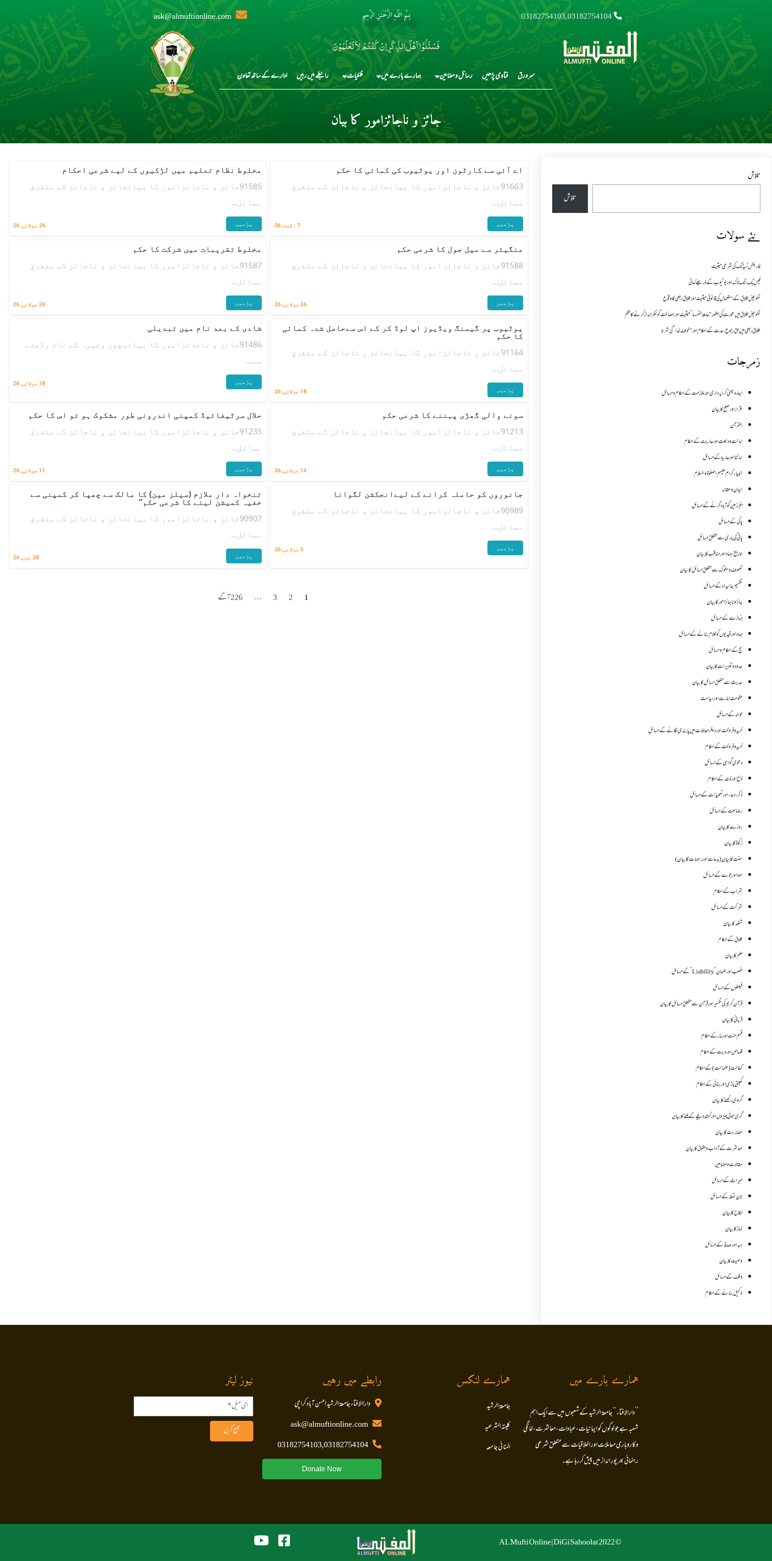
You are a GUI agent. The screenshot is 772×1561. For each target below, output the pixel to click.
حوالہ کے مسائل (730, 715)
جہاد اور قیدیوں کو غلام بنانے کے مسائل (711, 634)
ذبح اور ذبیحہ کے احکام (725, 779)
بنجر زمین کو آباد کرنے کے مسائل (717, 506)
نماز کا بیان (734, 1229)
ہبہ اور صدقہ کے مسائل (724, 1245)
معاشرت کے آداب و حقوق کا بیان (714, 1149)
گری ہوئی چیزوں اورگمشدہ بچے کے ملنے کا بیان (707, 1116)
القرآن (736, 425)
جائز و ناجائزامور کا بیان (725, 602)
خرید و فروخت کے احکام (724, 747)
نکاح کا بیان (732, 1213)
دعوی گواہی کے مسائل (724, 763)
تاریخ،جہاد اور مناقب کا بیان (719, 554)
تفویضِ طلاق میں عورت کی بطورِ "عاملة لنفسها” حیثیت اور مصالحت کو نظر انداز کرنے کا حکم (692, 315)
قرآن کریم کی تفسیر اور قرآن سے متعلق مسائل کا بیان (701, 1004)
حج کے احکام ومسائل (726, 650)
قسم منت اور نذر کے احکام (722, 1036)
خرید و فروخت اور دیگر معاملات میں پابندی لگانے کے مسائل (695, 731)
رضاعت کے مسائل (726, 811)
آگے (224, 598)
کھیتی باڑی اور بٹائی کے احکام (719, 1084)
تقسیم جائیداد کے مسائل (723, 586)
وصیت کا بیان (731, 1261)
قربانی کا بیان (732, 1020)
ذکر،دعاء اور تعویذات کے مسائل (716, 795)
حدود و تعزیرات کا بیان (724, 667)
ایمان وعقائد (732, 490)
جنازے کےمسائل (727, 618)
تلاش (754, 176)
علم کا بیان (734, 956)
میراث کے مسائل (727, 1181)
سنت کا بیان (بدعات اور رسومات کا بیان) (709, 859)
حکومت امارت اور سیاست (722, 699)
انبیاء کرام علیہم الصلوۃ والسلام (718, 474)
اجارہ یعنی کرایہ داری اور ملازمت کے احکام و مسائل (702, 393)
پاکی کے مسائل (730, 522)
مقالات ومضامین (729, 1165)
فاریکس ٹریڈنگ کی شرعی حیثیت (735, 267)
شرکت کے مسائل (727, 908)
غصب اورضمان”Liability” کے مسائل (707, 972)
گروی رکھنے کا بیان (727, 1100)
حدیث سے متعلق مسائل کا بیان (717, 683)
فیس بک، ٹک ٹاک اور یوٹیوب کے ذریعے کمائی (724, 283)
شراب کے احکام (728, 892)
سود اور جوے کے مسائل (723, 875)
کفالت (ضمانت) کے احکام (719, 1068)
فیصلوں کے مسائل (728, 988)
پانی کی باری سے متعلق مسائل (720, 538)
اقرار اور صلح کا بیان (727, 409)
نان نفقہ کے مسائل (726, 1197)
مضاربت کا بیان (729, 1133)
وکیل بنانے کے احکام (724, 1293)
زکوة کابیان (733, 843)
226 (237, 598)
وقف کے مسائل (729, 1277)
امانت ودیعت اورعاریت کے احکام (713, 442)
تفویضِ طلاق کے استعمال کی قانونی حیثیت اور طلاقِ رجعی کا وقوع (711, 299)
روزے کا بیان (730, 827)
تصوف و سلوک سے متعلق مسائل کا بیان (711, 570)
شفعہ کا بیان (733, 924)
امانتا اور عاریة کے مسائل (723, 458)
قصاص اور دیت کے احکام (721, 1052)
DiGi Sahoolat (576, 1542)
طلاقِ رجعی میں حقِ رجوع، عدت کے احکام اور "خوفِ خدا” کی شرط (710, 331)
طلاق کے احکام (730, 940)
